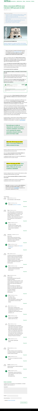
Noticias (32, 1)
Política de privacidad (11, 400)
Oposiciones (28, 1)
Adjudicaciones (19, 1)
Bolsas (24, 1)
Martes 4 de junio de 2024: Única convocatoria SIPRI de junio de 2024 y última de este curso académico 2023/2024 (15, 21)
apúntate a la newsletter (17, 204)
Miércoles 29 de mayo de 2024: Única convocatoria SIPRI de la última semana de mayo (16, 18)
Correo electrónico (7, 398)
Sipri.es (9, 222)
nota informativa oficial (17, 51)
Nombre (5, 395)
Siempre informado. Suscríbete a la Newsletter (12, 22)
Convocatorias (13, 1)
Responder (25, 201)
